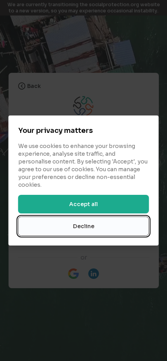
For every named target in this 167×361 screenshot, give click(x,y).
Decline (83, 226)
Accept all (83, 204)
